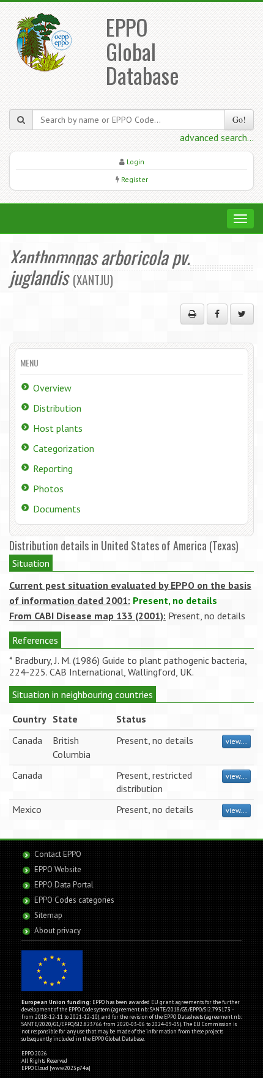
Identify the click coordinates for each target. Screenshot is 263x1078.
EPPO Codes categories (74, 900)
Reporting (53, 468)
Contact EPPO (57, 854)
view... (236, 741)
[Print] (192, 314)
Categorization (63, 448)
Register (134, 179)
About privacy (57, 930)
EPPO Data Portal (64, 885)
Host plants (58, 428)
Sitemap (48, 915)
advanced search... (217, 137)
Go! (239, 119)
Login (135, 161)
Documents (57, 509)
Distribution (57, 408)
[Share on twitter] (242, 314)
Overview (52, 388)
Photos (48, 489)
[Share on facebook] (217, 314)
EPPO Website (57, 869)
